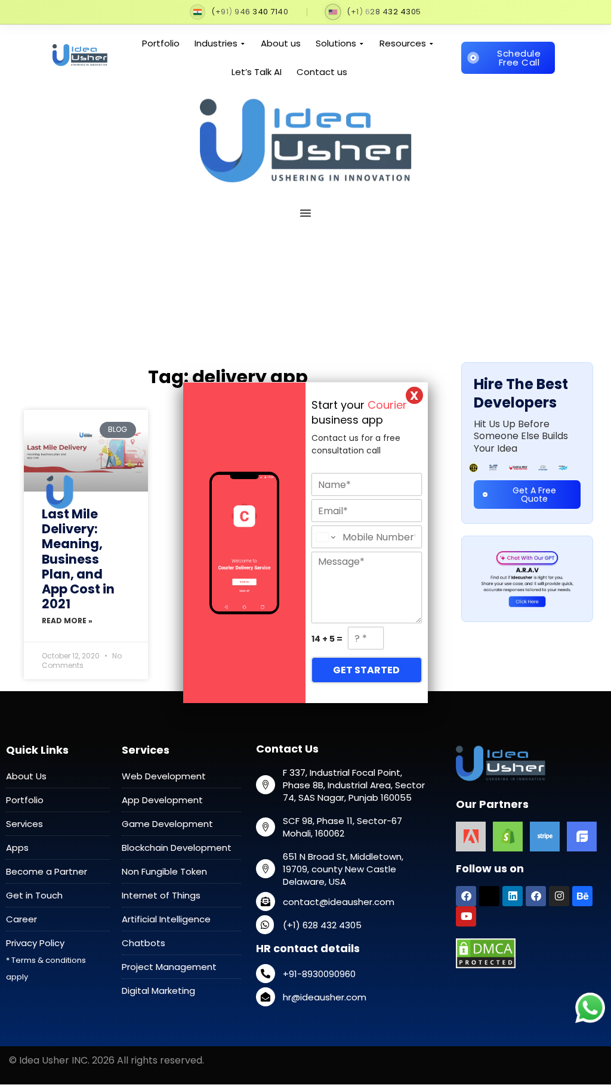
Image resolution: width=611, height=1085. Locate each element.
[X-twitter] (489, 896)
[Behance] (582, 896)
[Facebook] (466, 896)
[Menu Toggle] (565, 31)
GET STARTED (366, 670)
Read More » (67, 620)
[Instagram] (559, 896)
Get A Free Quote (534, 494)
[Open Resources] (431, 44)
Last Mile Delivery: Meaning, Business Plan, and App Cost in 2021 (78, 559)
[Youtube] (466, 916)
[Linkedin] (512, 896)
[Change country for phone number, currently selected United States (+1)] (324, 537)
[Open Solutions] (362, 44)
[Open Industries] (243, 44)
